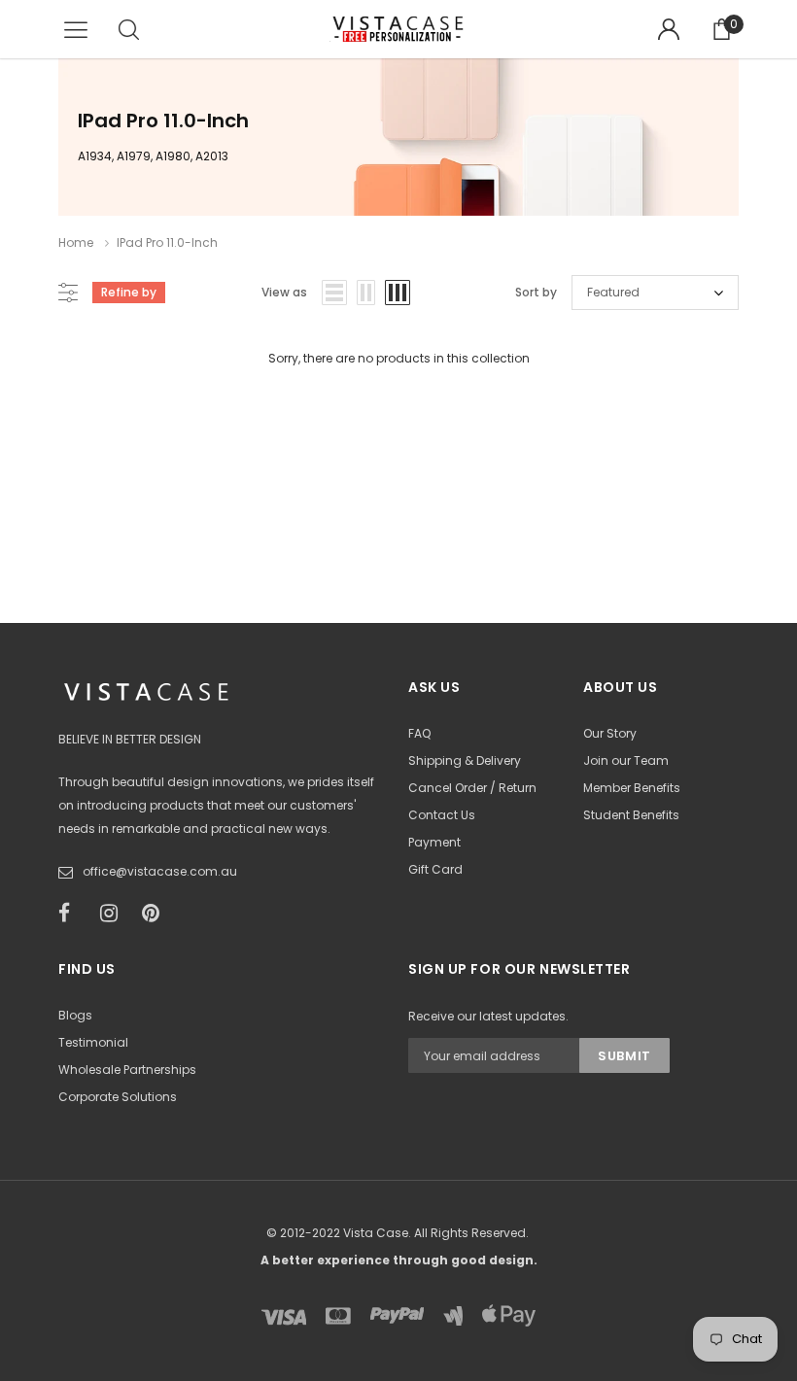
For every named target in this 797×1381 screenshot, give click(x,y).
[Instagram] (114, 913)
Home (75, 242)
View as (284, 292)
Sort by (536, 292)
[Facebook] (72, 913)
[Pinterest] (156, 913)
